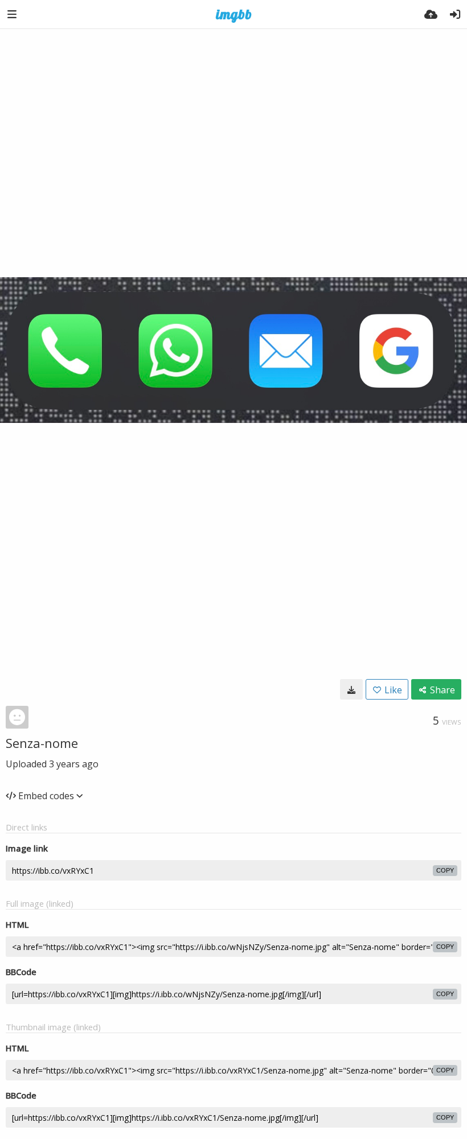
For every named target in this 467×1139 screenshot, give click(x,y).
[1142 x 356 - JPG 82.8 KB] (351, 689)
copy (445, 870)
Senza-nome (42, 742)
